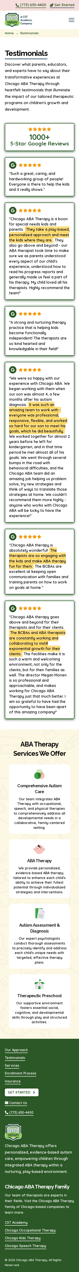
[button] (71, 20)
